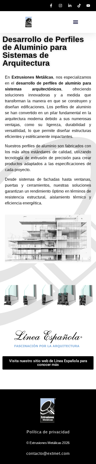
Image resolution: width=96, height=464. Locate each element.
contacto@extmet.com (48, 453)
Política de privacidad (48, 432)
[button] (75, 22)
